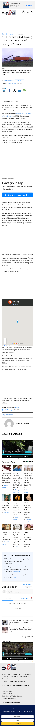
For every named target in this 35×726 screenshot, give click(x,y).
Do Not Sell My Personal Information (13, 681)
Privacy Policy (17, 674)
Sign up (30, 584)
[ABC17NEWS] (12, 12)
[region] (17, 611)
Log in (25, 584)
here (15, 577)
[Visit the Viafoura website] (29, 637)
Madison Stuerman (9, 80)
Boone (17, 407)
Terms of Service (7, 674)
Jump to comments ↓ (8, 415)
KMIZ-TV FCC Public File (18, 676)
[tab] (7, 598)
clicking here (17, 571)
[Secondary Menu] (4, 12)
